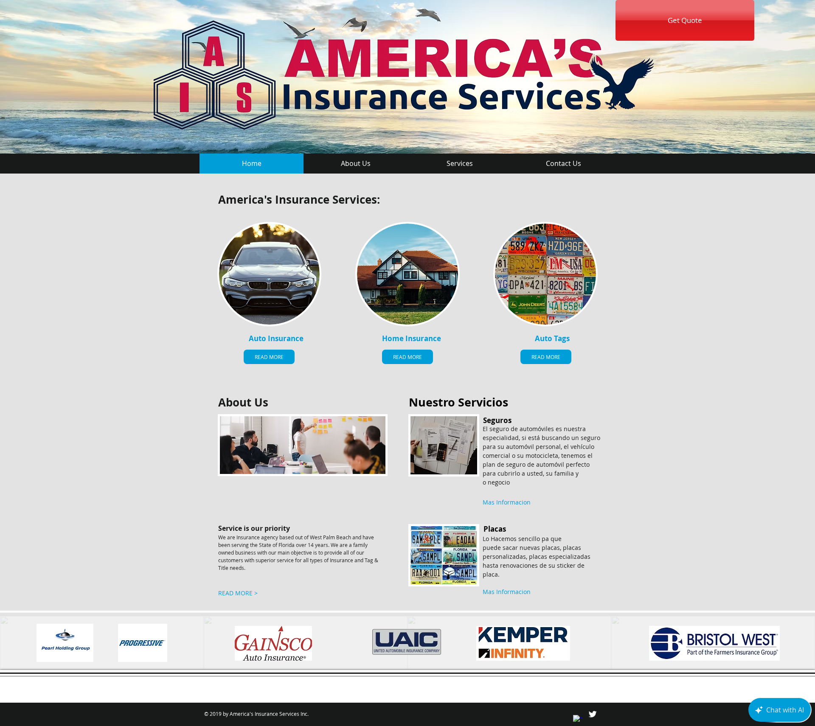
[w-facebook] (577, 719)
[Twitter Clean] (592, 714)
